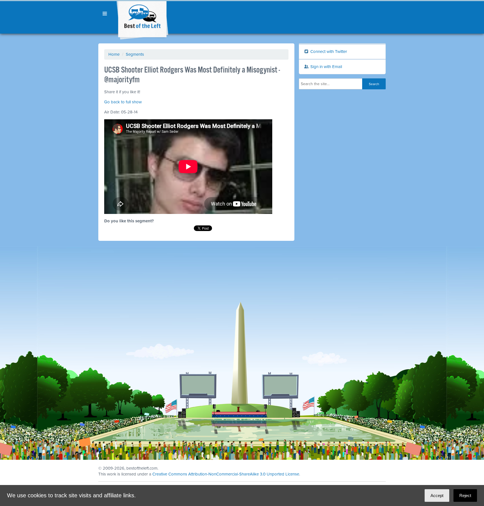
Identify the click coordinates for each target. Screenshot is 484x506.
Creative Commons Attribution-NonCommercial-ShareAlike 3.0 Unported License (225, 474)
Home (114, 54)
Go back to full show (123, 101)
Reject (465, 495)
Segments (135, 54)
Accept (437, 495)
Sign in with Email (325, 66)
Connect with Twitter (328, 51)
